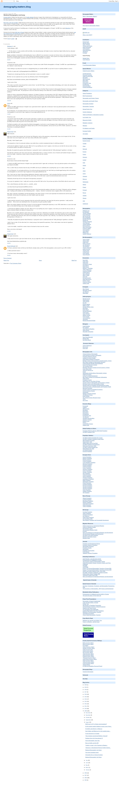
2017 (85, 692)
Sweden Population (87, 491)
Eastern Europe (86, 140)
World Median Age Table (88, 448)
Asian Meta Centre (87, 369)
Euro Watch (85, 645)
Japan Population (87, 513)
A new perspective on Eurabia (92, 733)
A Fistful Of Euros (87, 73)
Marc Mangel (86, 289)
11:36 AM (9, 156)
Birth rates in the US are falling (11, 22)
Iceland (84, 160)
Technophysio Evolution (88, 613)
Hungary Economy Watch (89, 648)
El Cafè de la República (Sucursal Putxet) (92, 666)
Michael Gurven (86, 298)
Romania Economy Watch (89, 658)
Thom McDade (86, 313)
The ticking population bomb (92, 752)
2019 (85, 687)
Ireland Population (87, 474)
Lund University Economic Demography (92, 355)
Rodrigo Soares (86, 280)
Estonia (84, 151)
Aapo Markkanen (87, 50)
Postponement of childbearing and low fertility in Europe (96, 594)
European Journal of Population (90, 545)
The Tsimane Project (87, 366)
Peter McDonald (86, 214)
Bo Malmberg (86, 212)
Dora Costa (85, 347)
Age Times (85, 400)
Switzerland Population (88, 503)
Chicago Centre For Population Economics (93, 389)
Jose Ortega (85, 231)
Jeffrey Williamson (87, 269)
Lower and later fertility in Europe (90, 602)
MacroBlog (85, 410)
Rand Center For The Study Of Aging (91, 381)
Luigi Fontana (86, 253)
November (88, 715)
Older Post (74, 260)
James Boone (86, 301)
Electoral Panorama (87, 75)
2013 (85, 701)
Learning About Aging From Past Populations (93, 610)
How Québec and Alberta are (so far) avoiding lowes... (97, 731)
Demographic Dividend (88, 103)
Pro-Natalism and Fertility (89, 128)
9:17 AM (8, 128)
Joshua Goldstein (87, 224)
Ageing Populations (87, 93)
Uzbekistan (85, 203)
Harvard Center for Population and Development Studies (96, 385)
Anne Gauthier (86, 229)
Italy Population (86, 473)
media (27, 17)
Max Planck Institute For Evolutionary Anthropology (95, 377)
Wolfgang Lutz (86, 210)
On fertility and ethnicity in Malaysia (93, 728)
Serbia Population (87, 505)
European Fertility (87, 131)
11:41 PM (9, 100)
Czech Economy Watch (88, 663)
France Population (87, 468)
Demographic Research (88, 546)
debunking (67, 28)
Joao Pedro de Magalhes (88, 329)
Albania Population (87, 498)
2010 (85, 708)
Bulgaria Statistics (87, 459)
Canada (84, 143)
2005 (85, 780)
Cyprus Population (87, 461)
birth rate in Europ (19, 32)
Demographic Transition (88, 106)
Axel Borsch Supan (87, 264)
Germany (85, 157)
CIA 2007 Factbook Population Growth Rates (93, 439)
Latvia (84, 173)
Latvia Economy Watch (88, 655)
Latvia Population (87, 476)
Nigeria (84, 184)
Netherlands (85, 181)
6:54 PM (8, 59)
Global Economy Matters (88, 70)
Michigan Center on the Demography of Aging (93, 384)
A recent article (7, 17)
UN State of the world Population (90, 535)
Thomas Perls (86, 250)
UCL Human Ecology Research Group (91, 397)
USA (84, 201)
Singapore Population (88, 514)
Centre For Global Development (90, 375)
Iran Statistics (86, 516)
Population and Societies (88, 550)
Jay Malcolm (86, 291)
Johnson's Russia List (88, 370)
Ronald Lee (85, 220)
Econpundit (85, 406)
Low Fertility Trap (87, 117)
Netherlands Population (88, 481)
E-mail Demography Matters (89, 65)
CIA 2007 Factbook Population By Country (93, 437)
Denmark (85, 149)
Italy (84, 168)
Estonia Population (87, 465)
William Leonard (86, 315)
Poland (84, 187)
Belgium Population (87, 458)
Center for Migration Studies (89, 527)
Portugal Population (87, 484)
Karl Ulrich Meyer (87, 340)
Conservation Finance (88, 423)
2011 (85, 706)
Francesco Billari (87, 228)
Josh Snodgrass (86, 318)
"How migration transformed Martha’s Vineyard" (96, 736)
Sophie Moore (86, 251)
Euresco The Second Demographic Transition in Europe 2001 (97, 568)
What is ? (90, 16)
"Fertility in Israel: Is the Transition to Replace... (96, 745)
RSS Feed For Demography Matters (91, 25)
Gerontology (85, 392)
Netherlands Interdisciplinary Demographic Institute (95, 373)
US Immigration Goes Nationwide (90, 609)
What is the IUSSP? (87, 35)
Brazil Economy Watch (88, 644)
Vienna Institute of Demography (90, 354)
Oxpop (84, 371)
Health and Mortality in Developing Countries (93, 114)
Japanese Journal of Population (90, 553)
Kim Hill (84, 302)
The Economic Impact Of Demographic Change (94, 561)
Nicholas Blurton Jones (88, 307)
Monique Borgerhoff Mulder (89, 320)
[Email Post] (16, 38)
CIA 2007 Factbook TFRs (89, 432)
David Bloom (86, 265)
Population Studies (87, 547)
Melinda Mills (86, 338)
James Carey (86, 240)
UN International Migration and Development (93, 534)
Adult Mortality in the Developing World (92, 559)
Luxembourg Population (88, 479)
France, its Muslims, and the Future (91, 621)
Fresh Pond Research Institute (90, 364)
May (87, 765)
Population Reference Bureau (89, 356)
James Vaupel (86, 239)
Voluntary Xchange (87, 419)
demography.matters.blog (17, 7)
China (84, 146)
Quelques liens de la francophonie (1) (94, 738)
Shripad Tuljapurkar (87, 221)
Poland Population (87, 483)
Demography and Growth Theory (90, 101)
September (88, 720)
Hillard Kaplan (86, 300)
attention (32, 17)
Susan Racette (86, 254)
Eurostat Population (87, 451)
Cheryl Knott (86, 312)
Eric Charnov (86, 327)
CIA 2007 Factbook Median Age (90, 447)
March (87, 767)
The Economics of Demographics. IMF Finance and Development (98, 588)
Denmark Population (87, 464)
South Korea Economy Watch (90, 659)
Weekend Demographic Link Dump (93, 750)
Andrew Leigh (86, 283)
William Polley (86, 408)
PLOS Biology (86, 552)
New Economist (86, 79)
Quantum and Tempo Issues (89, 608)
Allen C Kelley (86, 275)
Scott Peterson (86, 59)
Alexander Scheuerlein (88, 331)
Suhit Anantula (86, 48)
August (87, 722)
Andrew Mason (86, 272)
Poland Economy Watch (88, 656)
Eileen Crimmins (86, 243)
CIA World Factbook (87, 450)
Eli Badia (85, 52)
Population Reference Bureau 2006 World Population (95, 430)
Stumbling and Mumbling (88, 418)
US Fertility (85, 133)
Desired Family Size (87, 109)
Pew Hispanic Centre (88, 528)
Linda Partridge (86, 326)
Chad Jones (85, 261)
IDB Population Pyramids (89, 440)
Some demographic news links (92, 740)
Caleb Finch (85, 242)
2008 (85, 773)
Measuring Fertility (87, 120)
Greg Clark (85, 348)
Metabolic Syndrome (87, 122)
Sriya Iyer (85, 276)
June (87, 762)
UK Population (86, 492)
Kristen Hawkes (86, 304)
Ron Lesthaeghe (86, 217)
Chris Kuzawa (86, 316)
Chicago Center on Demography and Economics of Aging (96, 382)
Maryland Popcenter (87, 388)
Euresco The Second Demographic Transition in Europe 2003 (97, 569)
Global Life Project (87, 374)
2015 (85, 696)
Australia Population (87, 512)
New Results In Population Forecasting (92, 605)
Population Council (87, 380)
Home (40, 260)
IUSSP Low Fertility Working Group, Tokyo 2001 (94, 571)
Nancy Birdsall (86, 274)
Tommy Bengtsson (87, 345)
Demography (86, 549)
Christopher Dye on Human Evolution (94, 754)
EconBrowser (86, 84)
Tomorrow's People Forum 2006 (90, 575)
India (84, 162)
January (88, 769)
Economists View (87, 83)
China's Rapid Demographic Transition (92, 615)
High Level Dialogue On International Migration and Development (98, 532)
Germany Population (87, 469)
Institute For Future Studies (89, 358)
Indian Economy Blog (88, 76)
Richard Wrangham (87, 311)
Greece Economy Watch (88, 647)
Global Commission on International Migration (93, 525)
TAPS (84, 399)
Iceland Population (87, 499)
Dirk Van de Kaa (86, 216)
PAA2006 (85, 565)
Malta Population (87, 480)
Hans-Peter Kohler (87, 227)
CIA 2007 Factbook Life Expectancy (91, 444)
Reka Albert (85, 293)
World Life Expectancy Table (89, 446)
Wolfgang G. (10, 46)
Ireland (84, 165)
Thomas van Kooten (87, 46)
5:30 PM (8, 243)
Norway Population (87, 502)
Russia (84, 192)
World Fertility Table (87, 442)
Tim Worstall (86, 417)
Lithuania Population (87, 477)
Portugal (85, 190)
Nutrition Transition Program (89, 393)
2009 (85, 711)
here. (21, 20)
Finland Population (87, 466)
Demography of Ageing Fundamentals (91, 601)
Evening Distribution (87, 87)
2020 (85, 684)
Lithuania (85, 176)
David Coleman (86, 225)
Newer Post (6, 260)
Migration (85, 125)
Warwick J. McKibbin (88, 268)
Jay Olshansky (86, 245)
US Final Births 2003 (87, 518)
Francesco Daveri (87, 282)
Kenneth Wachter (87, 218)
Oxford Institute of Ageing (89, 391)
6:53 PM (8, 255)
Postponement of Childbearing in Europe (92, 560)
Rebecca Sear (86, 305)
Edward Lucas (86, 421)
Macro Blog (85, 80)
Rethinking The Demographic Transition (92, 612)
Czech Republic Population (89, 462)
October (88, 717)
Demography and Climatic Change (91, 98)
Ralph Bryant (86, 267)
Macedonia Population (88, 501)
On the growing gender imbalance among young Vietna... (98, 726)
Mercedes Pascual (87, 290)
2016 (85, 694)
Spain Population (87, 490)
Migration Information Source (89, 536)
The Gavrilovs (86, 246)
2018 (85, 689)
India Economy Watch (88, 651)
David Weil (85, 260)
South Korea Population (88, 517)
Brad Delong (85, 413)
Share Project (86, 378)
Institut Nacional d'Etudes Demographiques (93, 363)
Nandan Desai (86, 58)
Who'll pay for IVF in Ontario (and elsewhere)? (96, 724)
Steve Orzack (86, 330)
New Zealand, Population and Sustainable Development (96, 520)
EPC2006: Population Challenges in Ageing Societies (95, 572)
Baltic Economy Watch (88, 642)
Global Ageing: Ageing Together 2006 (91, 574)
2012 (85, 703)
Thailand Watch (86, 664)
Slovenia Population (87, 488)
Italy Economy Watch (88, 652)
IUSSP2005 (85, 567)
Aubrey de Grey (86, 249)
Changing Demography (88, 671)
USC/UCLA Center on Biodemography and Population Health (97, 386)
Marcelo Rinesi (86, 43)
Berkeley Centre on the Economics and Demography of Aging (97, 360)
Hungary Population (87, 472)
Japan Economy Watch (88, 653)
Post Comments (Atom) (15, 263)
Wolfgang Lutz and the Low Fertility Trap (92, 620)
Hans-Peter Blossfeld (88, 337)
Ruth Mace (85, 308)
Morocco (85, 179)
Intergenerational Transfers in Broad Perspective (94, 606)
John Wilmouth (86, 223)
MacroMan (85, 77)
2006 (85, 777)
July (87, 760)
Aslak (8, 103)
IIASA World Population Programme (91, 359)
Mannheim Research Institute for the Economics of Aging (96, 367)
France (84, 154)
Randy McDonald (11, 246)
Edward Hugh (10, 131)
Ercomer (85, 531)
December (88, 712)
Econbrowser (86, 414)
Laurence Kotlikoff (87, 271)
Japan (84, 170)
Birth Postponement (87, 95)
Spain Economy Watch (88, 660)
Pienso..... (85, 422)
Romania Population (87, 485)
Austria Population (87, 457)
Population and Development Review (91, 543)
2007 (85, 775)
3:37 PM (8, 231)
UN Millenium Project (88, 395)
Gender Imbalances (87, 112)
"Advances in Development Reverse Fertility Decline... (98, 747)
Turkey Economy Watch (88, 662)
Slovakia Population (87, 487)
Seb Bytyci (85, 51)
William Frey (86, 232)
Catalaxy (85, 407)
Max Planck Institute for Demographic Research (94, 362)
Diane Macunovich (87, 279)
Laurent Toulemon (87, 234)
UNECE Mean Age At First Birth (90, 443)
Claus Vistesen (86, 44)
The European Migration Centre (90, 530)
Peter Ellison (86, 309)
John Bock (85, 319)
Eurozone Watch (87, 86)
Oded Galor (85, 263)
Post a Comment (7, 258)
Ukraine (84, 198)
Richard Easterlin (87, 278)
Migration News (86, 538)
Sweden (84, 195)
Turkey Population (87, 506)
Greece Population (87, 470)
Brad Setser (85, 81)
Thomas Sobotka (87, 213)
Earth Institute (86, 396)
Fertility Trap (86, 604)
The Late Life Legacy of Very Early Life (92, 595)
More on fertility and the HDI (92, 743)
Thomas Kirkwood (87, 247)
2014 (85, 699)
